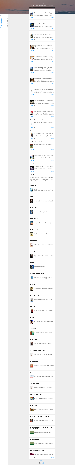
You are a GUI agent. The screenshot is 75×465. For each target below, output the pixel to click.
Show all (53, 7)
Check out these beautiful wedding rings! (38, 119)
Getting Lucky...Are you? (34, 42)
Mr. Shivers (32, 196)
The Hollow (32, 317)
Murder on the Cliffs (34, 97)
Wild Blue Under (33, 328)
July (1, 20)
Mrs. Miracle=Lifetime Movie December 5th (38, 273)
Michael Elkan (43, 463)
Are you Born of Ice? (34, 262)
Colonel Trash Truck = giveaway (36, 394)
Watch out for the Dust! (34, 383)
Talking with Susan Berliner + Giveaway (37, 350)
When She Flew (33, 185)
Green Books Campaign (34, 439)
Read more (52, 17)
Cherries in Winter (33, 240)
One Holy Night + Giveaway (35, 295)
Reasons (31, 64)
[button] (53, 9)
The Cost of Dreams (34, 229)
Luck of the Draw (33, 163)
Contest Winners (33, 174)
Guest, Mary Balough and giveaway (37, 450)
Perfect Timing (33, 372)
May (1, 22)
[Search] (54, 1)
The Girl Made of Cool (34, 86)
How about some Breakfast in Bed (36, 53)
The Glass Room (33, 31)
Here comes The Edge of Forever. (36, 9)
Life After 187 (32, 251)
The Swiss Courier (33, 339)
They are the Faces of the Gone (36, 75)
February (2, 25)
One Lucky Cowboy (33, 405)
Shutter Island (32, 130)
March (1, 24)
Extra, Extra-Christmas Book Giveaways (37, 141)
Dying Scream (32, 306)
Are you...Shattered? (34, 218)
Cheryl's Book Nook (41, 4)
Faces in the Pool (33, 20)
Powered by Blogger (42, 462)
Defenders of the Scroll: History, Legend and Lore (39, 416)
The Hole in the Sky (34, 207)
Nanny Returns (33, 108)
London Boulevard (33, 152)
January (2, 26)
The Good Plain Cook (34, 361)
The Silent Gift (33, 284)
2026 (1, 18)
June (1, 21)
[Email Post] (34, 39)
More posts (41, 460)
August (1, 19)
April (1, 23)
